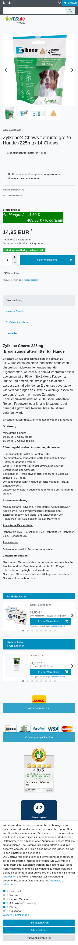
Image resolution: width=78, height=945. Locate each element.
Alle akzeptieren (39, 922)
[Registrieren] (10, 3)
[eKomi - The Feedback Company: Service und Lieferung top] (39, 769)
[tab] (39, 300)
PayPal (13, 906)
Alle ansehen (16, 645)
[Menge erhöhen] (14, 257)
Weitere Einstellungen (16, 914)
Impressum (9, 876)
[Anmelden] (4, 3)
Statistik (13, 895)
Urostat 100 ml (37, 655)
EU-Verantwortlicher (18, 322)
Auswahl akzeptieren (39, 937)
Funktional (15, 910)
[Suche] (70, 10)
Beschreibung (14, 300)
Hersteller (11, 333)
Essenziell (15, 891)
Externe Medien (18, 898)
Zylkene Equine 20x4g (40, 605)
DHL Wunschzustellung (23, 902)
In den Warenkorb (46, 259)
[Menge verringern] (14, 262)
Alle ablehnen (39, 930)
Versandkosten (30, 280)
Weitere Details (15, 311)
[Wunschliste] (59, 3)
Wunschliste (13, 273)
